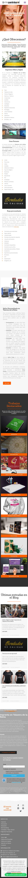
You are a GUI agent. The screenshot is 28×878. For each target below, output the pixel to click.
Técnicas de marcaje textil (9, 653)
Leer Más (4, 631)
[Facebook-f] (18, 805)
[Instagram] (23, 805)
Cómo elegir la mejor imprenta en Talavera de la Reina (11, 620)
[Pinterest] (23, 808)
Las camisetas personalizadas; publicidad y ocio (14, 686)
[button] (25, 2)
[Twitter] (20, 811)
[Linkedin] (18, 808)
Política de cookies (16, 871)
